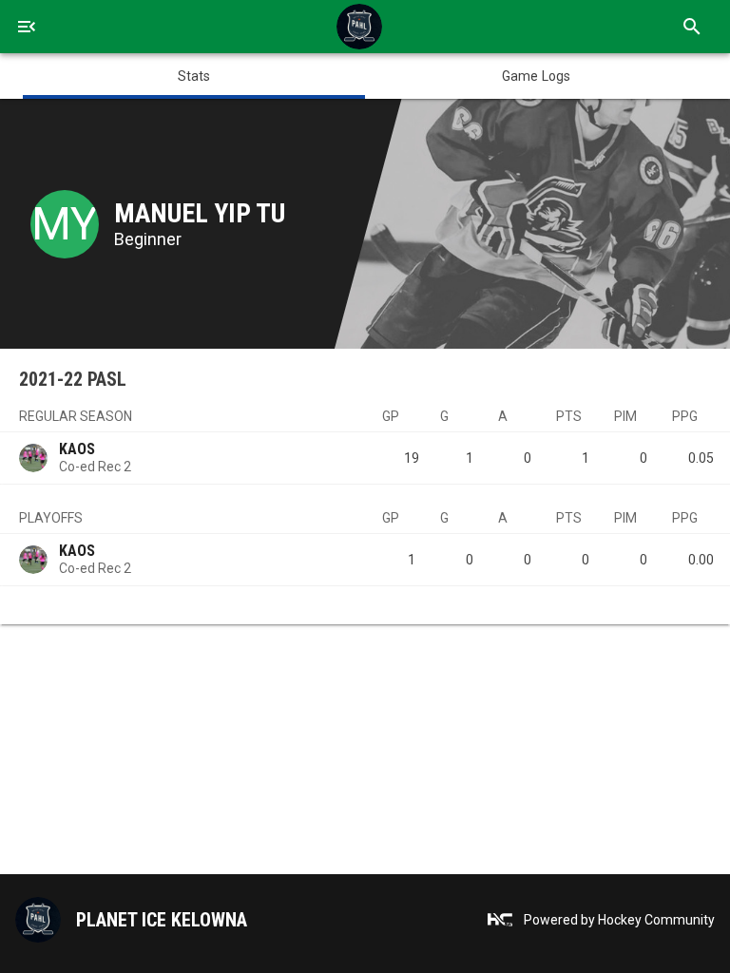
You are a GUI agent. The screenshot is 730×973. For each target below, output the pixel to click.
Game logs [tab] (536, 76)
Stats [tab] (194, 76)
